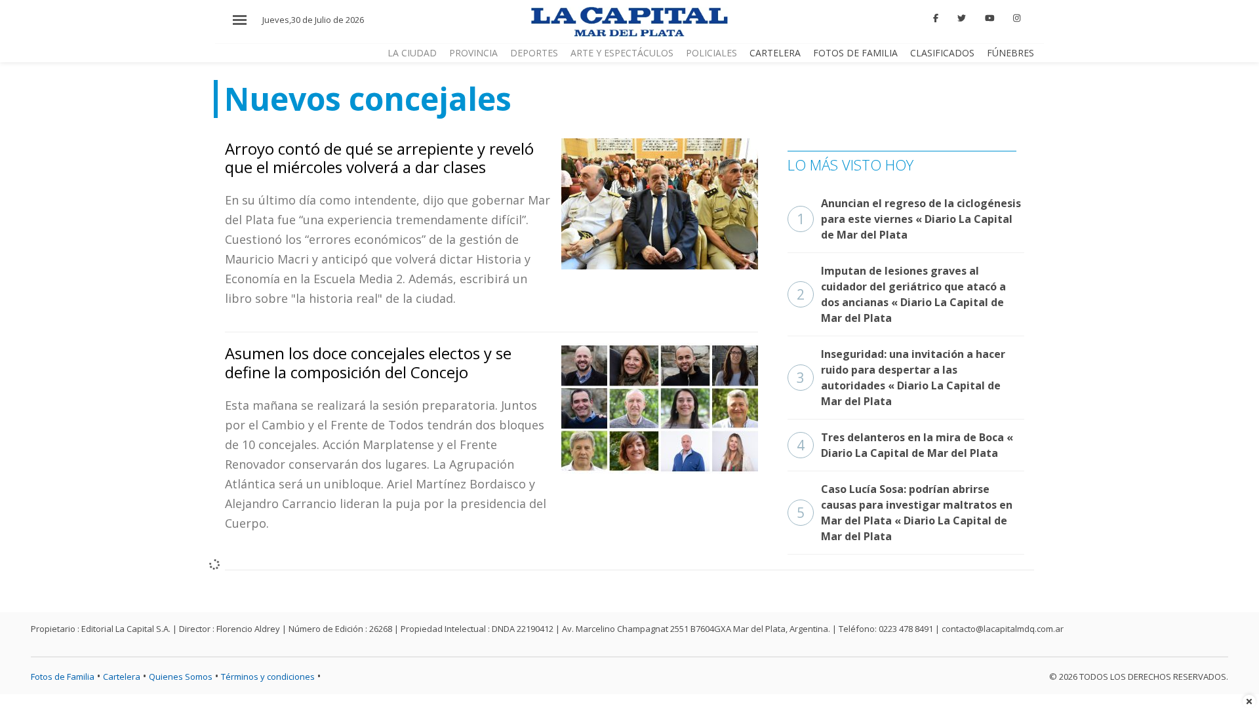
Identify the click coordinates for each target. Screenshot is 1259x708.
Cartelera (775, 53)
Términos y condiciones (268, 676)
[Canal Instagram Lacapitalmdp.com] (1017, 18)
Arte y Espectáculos (621, 53)
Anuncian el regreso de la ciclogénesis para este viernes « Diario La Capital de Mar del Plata (909, 219)
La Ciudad (412, 53)
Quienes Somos (180, 676)
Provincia (473, 53)
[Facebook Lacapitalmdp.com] (936, 18)
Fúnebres (1010, 53)
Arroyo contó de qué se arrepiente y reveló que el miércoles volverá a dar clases (379, 158)
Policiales (711, 53)
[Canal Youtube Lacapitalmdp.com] (989, 18)
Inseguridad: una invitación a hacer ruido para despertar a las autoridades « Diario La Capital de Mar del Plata (901, 377)
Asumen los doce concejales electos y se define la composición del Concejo (368, 362)
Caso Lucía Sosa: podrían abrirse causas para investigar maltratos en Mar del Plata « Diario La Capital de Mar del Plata (904, 512)
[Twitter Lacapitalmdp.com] (961, 18)
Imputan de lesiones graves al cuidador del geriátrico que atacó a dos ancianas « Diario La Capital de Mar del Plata (901, 294)
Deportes (534, 53)
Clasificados (942, 53)
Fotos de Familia (855, 53)
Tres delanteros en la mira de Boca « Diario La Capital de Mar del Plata (905, 445)
